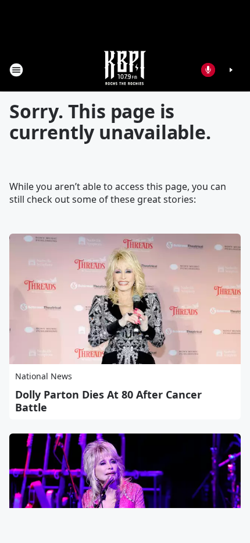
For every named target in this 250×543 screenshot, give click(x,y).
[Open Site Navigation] (16, 70)
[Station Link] (125, 70)
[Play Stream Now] (231, 70)
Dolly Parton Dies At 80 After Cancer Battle (108, 401)
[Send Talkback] (208, 70)
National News (43, 376)
